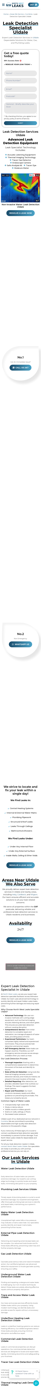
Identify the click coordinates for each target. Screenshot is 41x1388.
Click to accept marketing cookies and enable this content (20, 967)
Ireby (14, 894)
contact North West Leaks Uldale (14, 1146)
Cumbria (28, 14)
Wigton (34, 894)
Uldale (36, 38)
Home (5, 14)
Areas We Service (17, 14)
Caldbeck (21, 894)
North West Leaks (10, 994)
